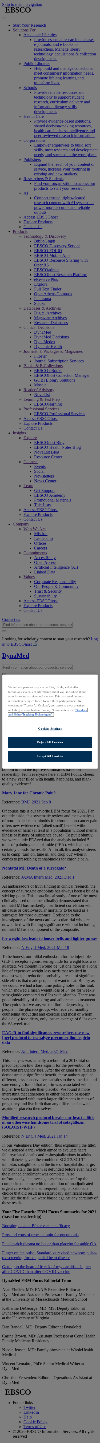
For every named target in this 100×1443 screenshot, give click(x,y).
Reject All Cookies (50, 742)
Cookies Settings (50, 728)
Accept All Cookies (50, 756)
